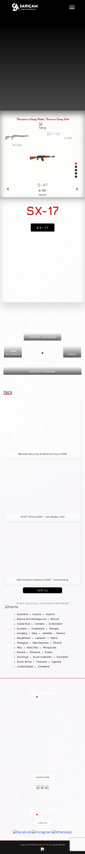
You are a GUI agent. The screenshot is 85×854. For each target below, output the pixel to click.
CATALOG (43, 823)
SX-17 (42, 227)
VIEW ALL (42, 590)
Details (42, 195)
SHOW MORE (42, 777)
